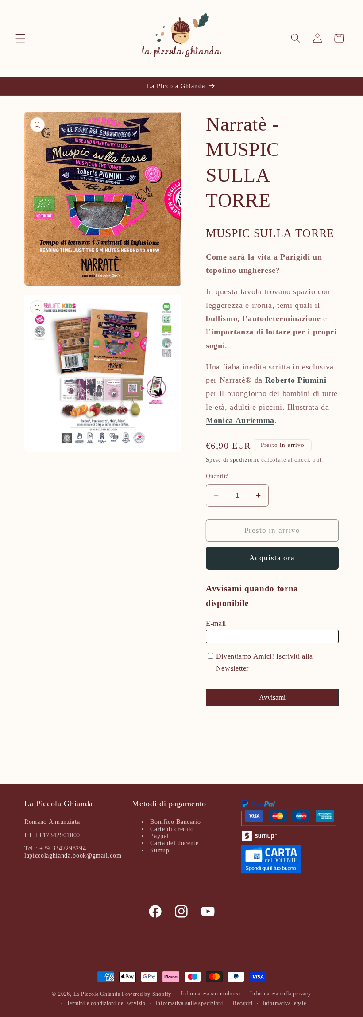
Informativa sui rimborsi (210, 993)
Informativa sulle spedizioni (189, 1003)
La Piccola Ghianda (96, 994)
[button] (20, 38)
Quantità (217, 476)
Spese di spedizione (233, 459)
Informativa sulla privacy (280, 993)
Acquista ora (272, 558)
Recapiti (242, 1003)
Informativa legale (284, 1003)
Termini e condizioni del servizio (106, 1003)
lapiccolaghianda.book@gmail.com (72, 855)
